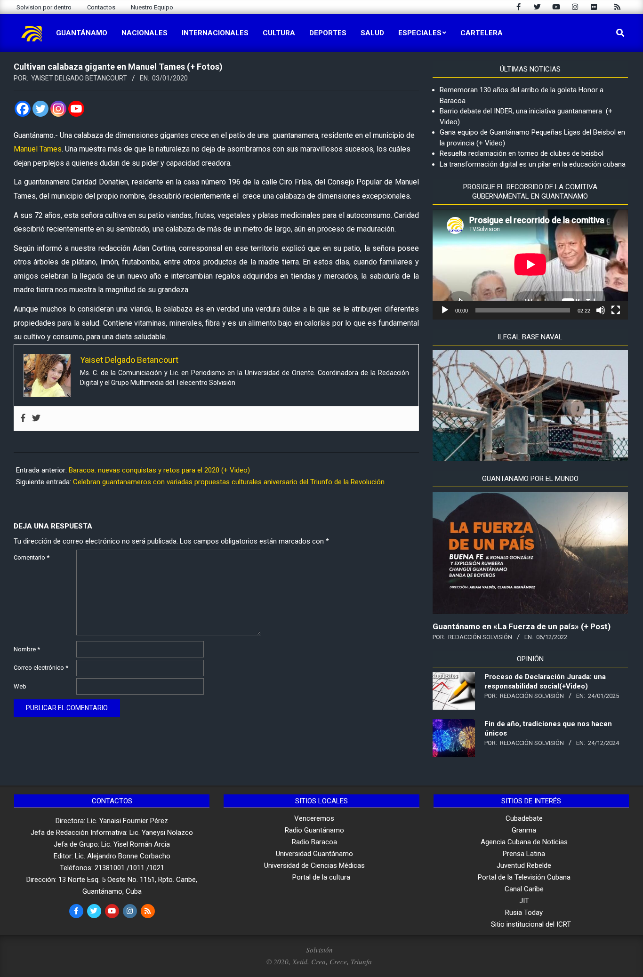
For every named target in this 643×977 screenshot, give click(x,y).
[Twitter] (40, 109)
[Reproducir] (445, 310)
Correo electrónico (41, 667)
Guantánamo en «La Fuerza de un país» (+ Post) (522, 626)
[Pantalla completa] (615, 310)
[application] (530, 264)
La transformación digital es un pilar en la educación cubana (533, 164)
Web (20, 686)
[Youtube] (76, 109)
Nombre (27, 649)
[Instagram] (58, 109)
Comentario (31, 557)
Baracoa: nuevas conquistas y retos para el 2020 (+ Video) (159, 470)
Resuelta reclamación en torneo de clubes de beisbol (521, 153)
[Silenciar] (600, 310)
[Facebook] (23, 109)
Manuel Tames (38, 148)
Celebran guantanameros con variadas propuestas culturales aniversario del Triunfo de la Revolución (229, 482)
